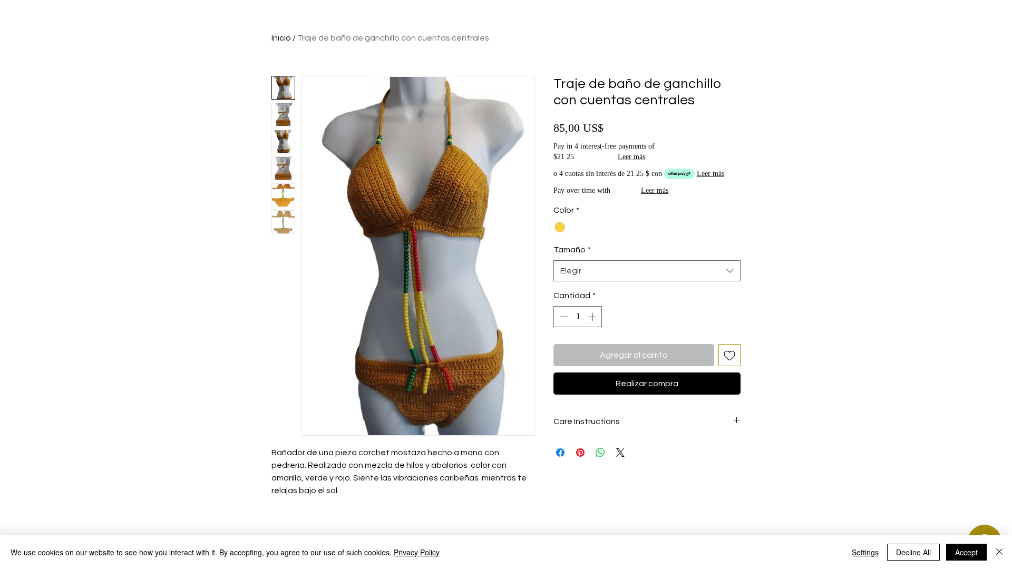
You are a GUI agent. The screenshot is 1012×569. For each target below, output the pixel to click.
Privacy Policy (417, 552)
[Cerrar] (999, 552)
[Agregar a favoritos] (729, 355)
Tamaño (572, 250)
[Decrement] (562, 317)
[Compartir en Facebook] (560, 452)
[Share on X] (620, 452)
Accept (966, 552)
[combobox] (647, 270)
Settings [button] (865, 552)
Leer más (631, 157)
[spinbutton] (578, 317)
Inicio (281, 38)
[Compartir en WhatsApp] (600, 452)
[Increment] (593, 317)
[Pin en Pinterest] (580, 452)
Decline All (913, 552)
